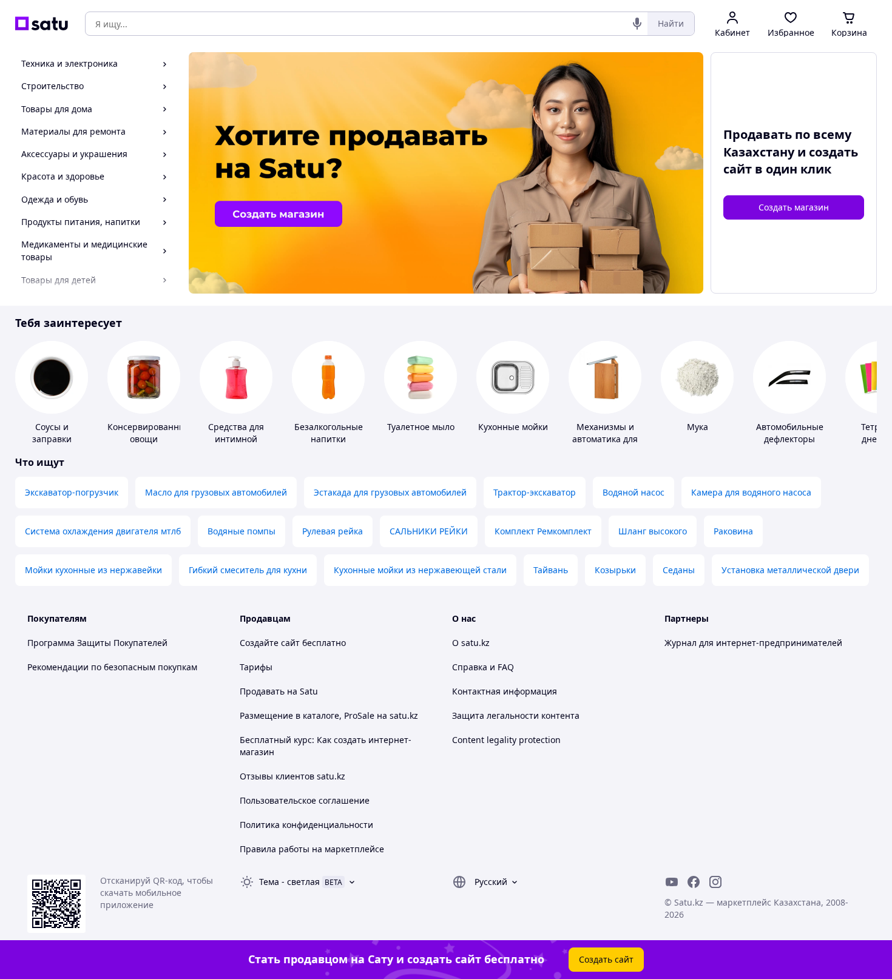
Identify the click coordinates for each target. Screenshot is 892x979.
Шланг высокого (652, 531)
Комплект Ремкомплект (543, 531)
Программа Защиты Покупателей (97, 642)
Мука (697, 426)
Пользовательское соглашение (305, 800)
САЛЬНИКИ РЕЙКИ (429, 531)
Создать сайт (606, 959)
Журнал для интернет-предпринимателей (753, 642)
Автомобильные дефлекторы (789, 433)
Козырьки (615, 570)
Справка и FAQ (483, 667)
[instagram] (715, 882)
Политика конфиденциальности (306, 824)
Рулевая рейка (332, 531)
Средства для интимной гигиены (236, 439)
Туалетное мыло (420, 426)
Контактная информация (504, 691)
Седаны (679, 570)
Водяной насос (633, 492)
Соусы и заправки (52, 433)
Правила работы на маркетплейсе (312, 849)
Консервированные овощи (149, 433)
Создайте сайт (270, 642)
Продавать (262, 691)
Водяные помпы (241, 531)
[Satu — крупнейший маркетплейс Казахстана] (41, 23)
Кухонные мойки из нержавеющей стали (420, 570)
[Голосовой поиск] (637, 23)
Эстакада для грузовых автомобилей (390, 492)
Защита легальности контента (515, 715)
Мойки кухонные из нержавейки (93, 570)
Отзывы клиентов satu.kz (292, 776)
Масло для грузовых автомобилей (216, 492)
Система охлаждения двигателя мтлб (103, 531)
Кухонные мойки (513, 426)
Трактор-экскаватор (534, 492)
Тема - (289, 881)
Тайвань (550, 570)
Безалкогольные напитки (328, 433)
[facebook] (693, 882)
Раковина (733, 531)
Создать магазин (794, 207)
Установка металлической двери (790, 570)
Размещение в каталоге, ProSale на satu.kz (329, 715)
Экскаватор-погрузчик (71, 492)
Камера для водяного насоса (751, 492)
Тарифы (256, 667)
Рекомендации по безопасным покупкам (112, 667)
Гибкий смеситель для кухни (248, 570)
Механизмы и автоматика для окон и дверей (605, 439)
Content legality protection (506, 739)
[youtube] (671, 882)
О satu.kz (471, 642)
